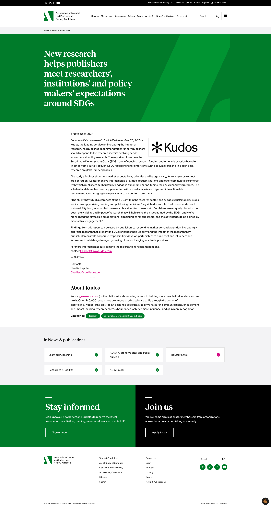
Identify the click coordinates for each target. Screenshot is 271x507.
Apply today (159, 432)
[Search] (217, 16)
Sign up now (59, 432)
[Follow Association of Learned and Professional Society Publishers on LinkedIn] (50, 2)
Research (92, 316)
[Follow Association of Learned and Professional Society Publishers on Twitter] (45, 3)
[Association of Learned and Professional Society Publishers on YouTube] (58, 3)
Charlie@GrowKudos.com (96, 251)
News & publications (66, 340)
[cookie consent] (265, 501)
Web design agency (209, 503)
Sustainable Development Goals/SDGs (123, 316)
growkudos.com (89, 296)
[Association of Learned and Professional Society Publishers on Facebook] (54, 3)
